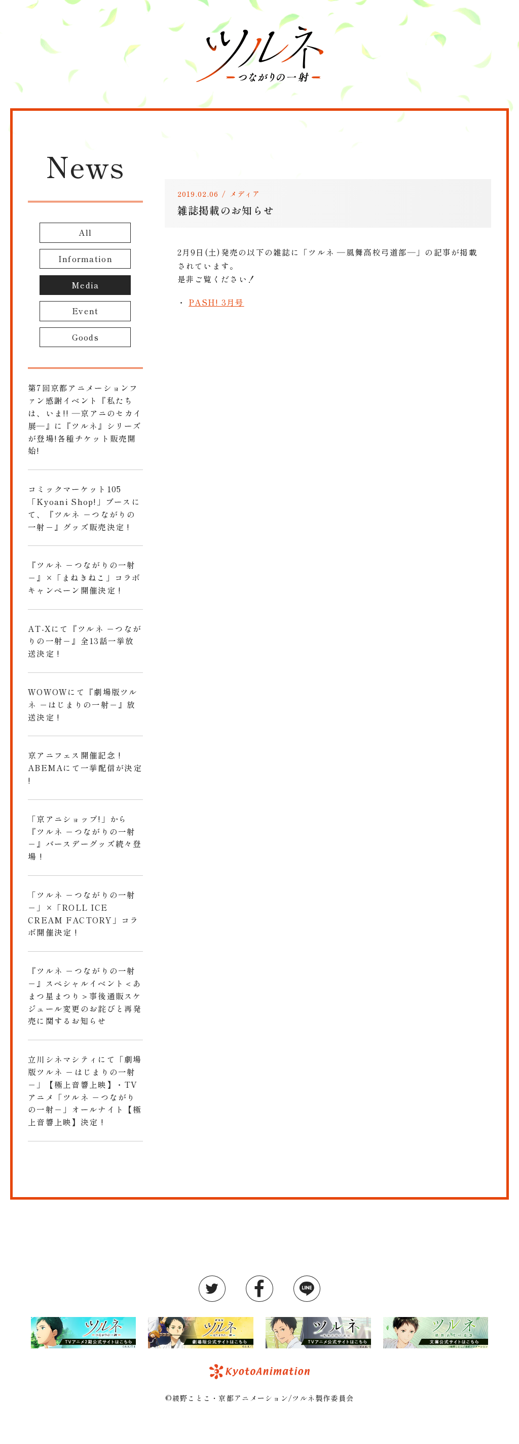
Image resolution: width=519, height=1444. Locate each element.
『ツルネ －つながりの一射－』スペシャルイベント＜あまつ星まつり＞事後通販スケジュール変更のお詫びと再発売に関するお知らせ (85, 995)
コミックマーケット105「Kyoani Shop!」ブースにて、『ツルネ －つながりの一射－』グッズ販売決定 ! (84, 507)
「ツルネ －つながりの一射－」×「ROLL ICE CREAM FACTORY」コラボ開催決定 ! (83, 913)
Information (85, 258)
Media (85, 284)
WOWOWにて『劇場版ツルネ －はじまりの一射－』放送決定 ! (83, 704)
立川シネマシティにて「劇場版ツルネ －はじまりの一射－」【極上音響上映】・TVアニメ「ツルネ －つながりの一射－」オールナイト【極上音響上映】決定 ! (85, 1090)
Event (85, 310)
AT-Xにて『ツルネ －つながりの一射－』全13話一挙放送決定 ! (84, 641)
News (85, 165)
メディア (245, 194)
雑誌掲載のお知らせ (226, 210)
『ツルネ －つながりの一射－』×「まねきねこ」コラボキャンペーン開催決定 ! (84, 577)
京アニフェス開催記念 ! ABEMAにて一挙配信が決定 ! (85, 767)
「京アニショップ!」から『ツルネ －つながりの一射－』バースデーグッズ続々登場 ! (85, 837)
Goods (85, 337)
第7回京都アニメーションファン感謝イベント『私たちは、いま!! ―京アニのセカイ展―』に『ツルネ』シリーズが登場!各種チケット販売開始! (85, 419)
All (85, 232)
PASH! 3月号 (216, 302)
